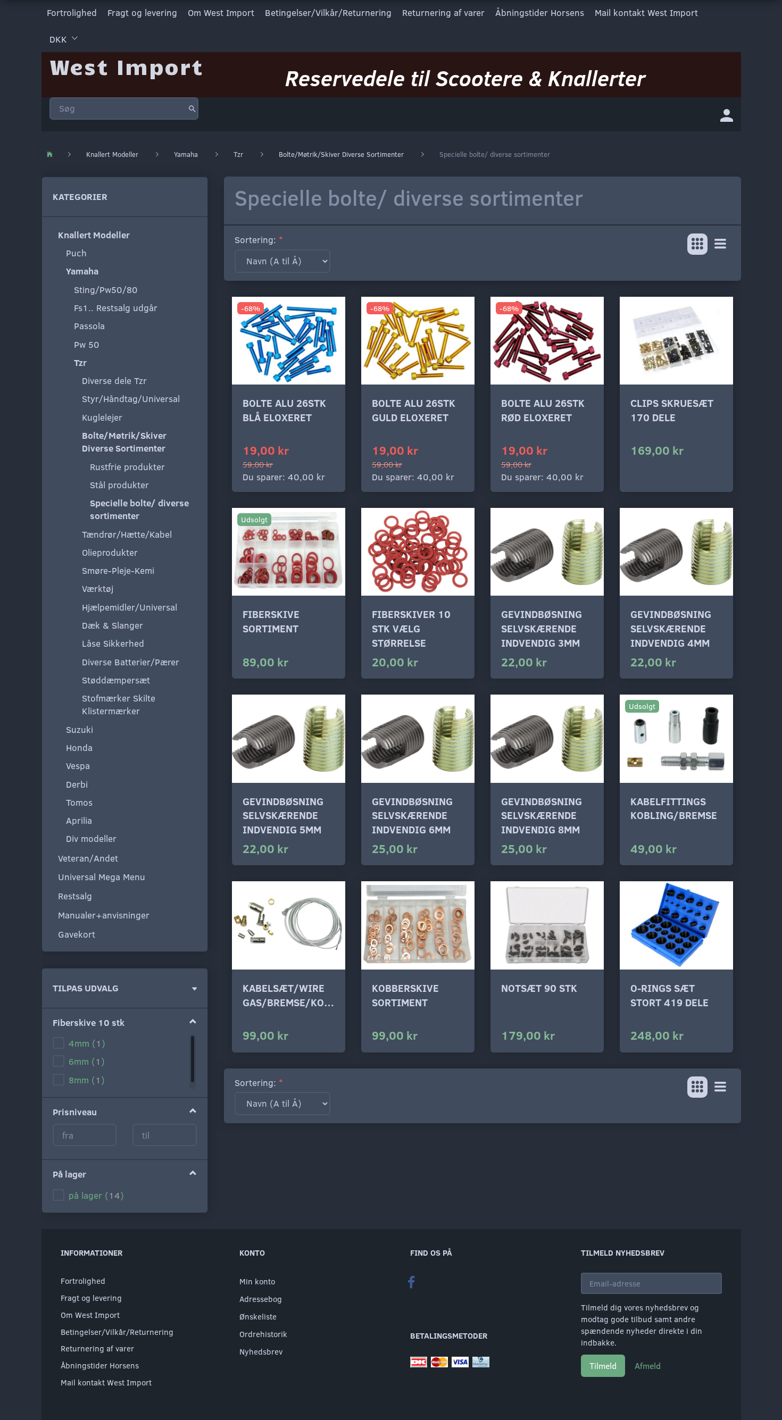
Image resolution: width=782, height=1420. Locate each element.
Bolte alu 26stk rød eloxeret (543, 410)
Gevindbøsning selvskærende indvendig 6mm (412, 815)
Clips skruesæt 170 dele (671, 410)
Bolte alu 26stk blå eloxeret (284, 410)
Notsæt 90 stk (539, 988)
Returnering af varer (443, 12)
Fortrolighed (72, 12)
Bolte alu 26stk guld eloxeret (413, 410)
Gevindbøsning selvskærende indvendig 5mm (283, 815)
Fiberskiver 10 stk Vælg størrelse (411, 628)
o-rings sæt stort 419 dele (669, 995)
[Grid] (697, 244)
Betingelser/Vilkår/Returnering (328, 12)
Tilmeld (603, 1365)
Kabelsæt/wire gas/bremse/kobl (289, 995)
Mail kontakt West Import (646, 12)
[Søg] (192, 108)
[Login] (726, 114)
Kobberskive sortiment (405, 995)
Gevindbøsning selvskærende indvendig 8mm (541, 815)
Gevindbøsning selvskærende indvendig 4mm (670, 628)
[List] (720, 244)
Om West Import (221, 12)
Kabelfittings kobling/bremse (673, 808)
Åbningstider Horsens (539, 12)
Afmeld (648, 1365)
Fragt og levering (142, 12)
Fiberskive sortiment (271, 621)
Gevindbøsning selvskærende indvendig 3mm (541, 628)
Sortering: (255, 239)
